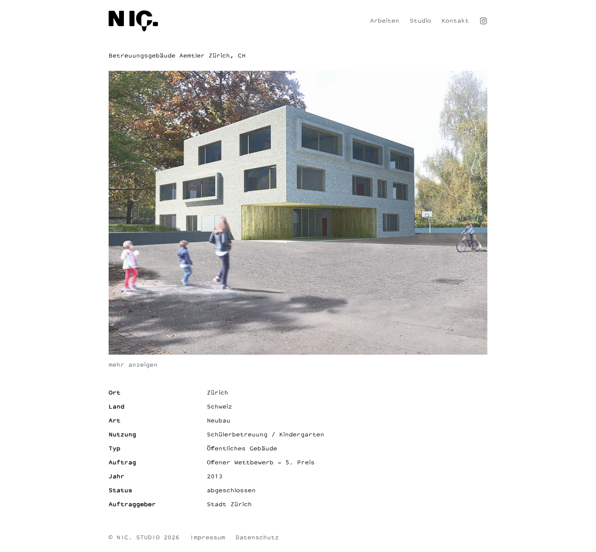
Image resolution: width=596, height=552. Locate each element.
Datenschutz (257, 538)
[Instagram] (483, 21)
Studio (420, 21)
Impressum (207, 538)
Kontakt (455, 21)
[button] (582, 538)
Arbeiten (384, 21)
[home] (133, 21)
